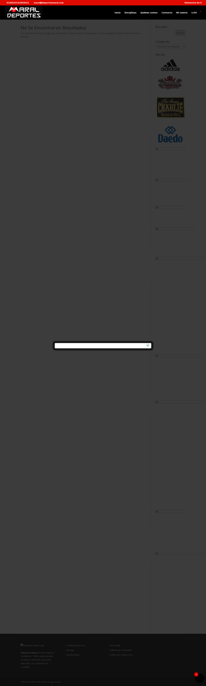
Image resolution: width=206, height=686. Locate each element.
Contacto (167, 12)
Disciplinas (130, 12)
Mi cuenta (181, 12)
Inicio (118, 12)
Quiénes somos (149, 12)
